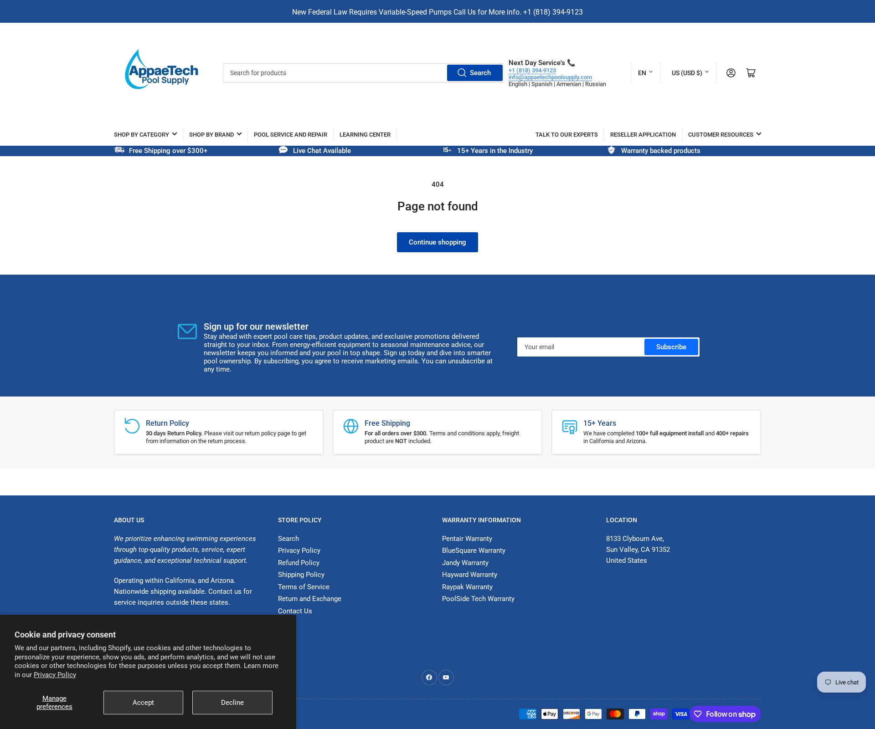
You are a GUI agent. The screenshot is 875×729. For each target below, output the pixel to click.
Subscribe (671, 347)
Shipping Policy (301, 575)
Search (480, 73)
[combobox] (363, 72)
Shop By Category (141, 134)
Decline (232, 702)
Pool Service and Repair (290, 134)
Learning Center (365, 134)
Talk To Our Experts (566, 134)
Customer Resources (720, 134)
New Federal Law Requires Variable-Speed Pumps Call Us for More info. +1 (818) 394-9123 (437, 12)
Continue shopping (437, 242)
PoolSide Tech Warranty (478, 599)
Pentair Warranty (467, 539)
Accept (143, 702)
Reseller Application (643, 134)
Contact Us (295, 611)
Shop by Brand (211, 134)
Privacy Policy (55, 675)
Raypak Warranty (467, 587)
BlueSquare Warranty (473, 550)
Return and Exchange (309, 599)
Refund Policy (298, 563)
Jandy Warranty (465, 563)
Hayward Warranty (469, 575)
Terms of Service (303, 587)
